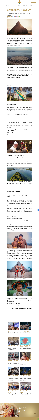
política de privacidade (20, 418)
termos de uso (16, 418)
